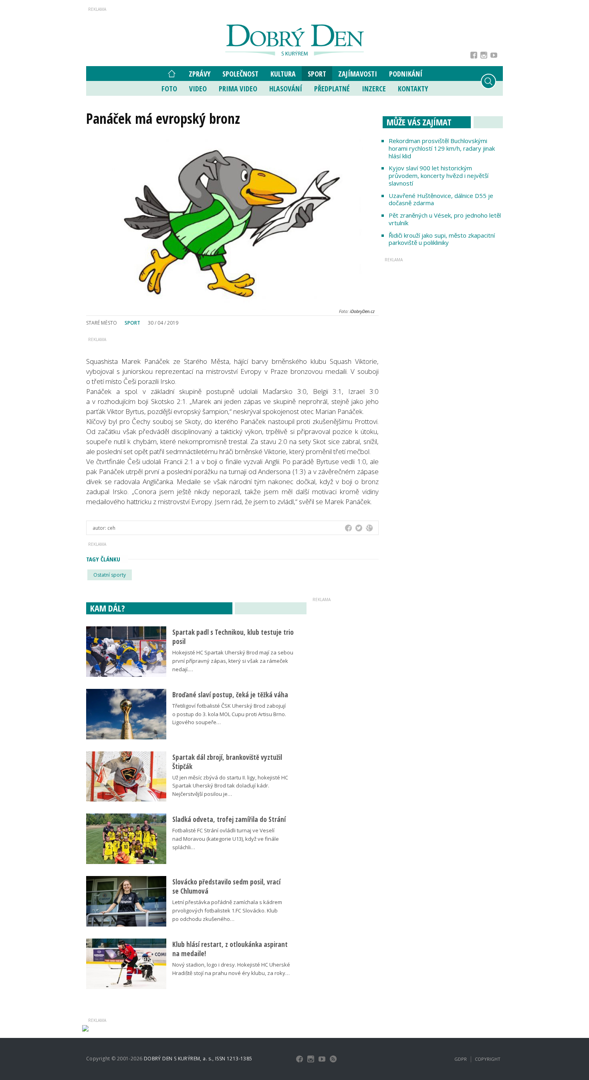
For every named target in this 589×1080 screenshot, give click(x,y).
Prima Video (238, 88)
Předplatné (332, 88)
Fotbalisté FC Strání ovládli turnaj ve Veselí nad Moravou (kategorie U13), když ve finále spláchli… (225, 839)
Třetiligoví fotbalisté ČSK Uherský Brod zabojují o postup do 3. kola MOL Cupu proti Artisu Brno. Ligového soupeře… (229, 714)
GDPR (460, 1059)
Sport (317, 74)
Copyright (487, 1059)
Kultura (283, 74)
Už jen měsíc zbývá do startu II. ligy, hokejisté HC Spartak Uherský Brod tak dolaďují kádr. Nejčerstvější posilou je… (230, 786)
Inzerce (374, 88)
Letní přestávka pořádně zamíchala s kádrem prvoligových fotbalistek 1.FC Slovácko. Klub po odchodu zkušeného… (227, 910)
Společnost (240, 74)
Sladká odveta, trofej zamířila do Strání (229, 819)
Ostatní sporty (109, 574)
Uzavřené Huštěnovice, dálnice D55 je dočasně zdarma (441, 199)
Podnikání (405, 74)
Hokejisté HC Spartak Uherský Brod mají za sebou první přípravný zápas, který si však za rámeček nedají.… (232, 661)
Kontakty (413, 88)
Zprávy (199, 74)
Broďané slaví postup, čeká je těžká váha (230, 694)
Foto (169, 88)
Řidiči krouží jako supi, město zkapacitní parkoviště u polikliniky (442, 239)
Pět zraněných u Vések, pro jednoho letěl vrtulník (445, 219)
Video (198, 88)
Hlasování (285, 88)
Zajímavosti (357, 74)
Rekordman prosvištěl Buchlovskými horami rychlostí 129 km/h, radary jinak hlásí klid (442, 148)
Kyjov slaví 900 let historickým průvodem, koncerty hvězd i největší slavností (438, 175)
